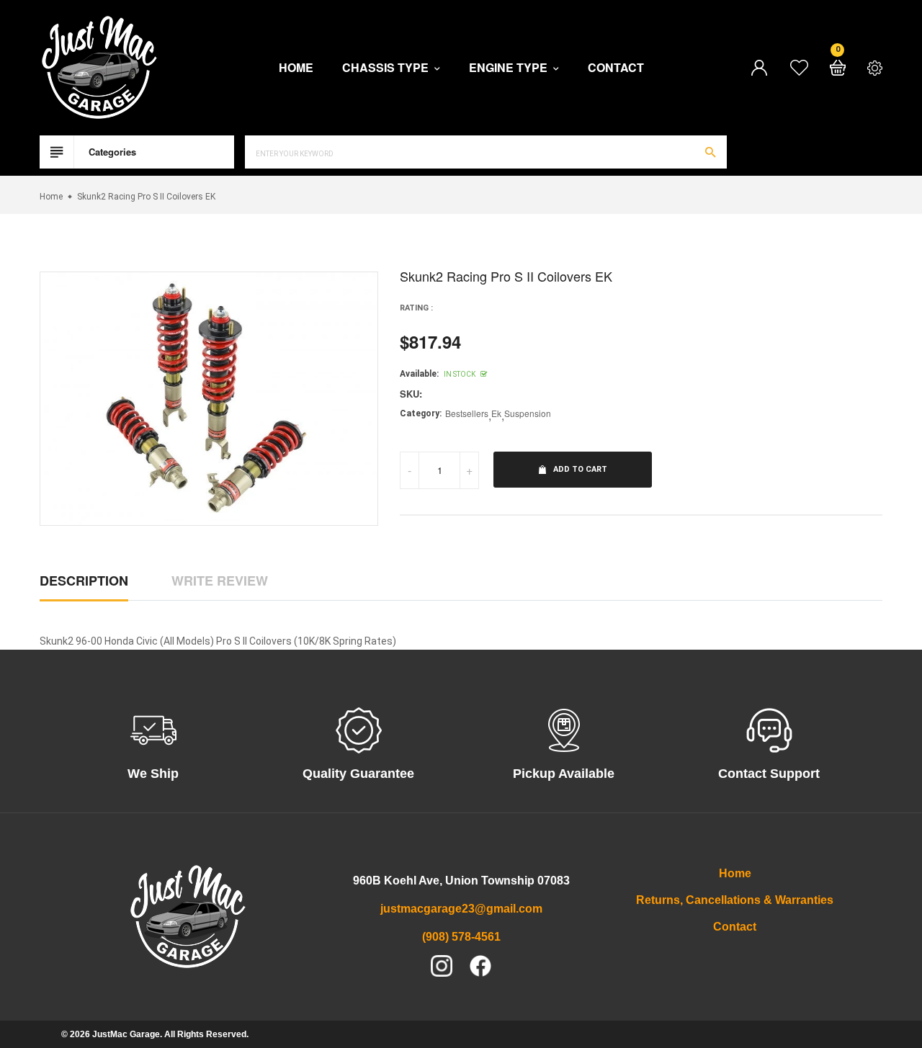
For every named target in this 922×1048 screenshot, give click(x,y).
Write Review (219, 580)
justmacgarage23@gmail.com (461, 909)
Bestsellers (466, 413)
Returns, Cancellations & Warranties (734, 900)
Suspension (527, 413)
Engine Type (509, 68)
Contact (616, 68)
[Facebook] (480, 966)
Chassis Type (386, 68)
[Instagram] (441, 966)
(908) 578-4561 (461, 937)
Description (84, 580)
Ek (496, 413)
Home (296, 68)
